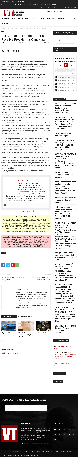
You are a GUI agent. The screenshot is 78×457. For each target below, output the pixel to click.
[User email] (5, 205)
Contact (54, 4)
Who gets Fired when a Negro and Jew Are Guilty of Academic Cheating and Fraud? (66, 256)
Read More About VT (32, 439)
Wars (48, 18)
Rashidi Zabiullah (8, 43)
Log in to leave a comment (10, 353)
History (20, 18)
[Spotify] (61, 7)
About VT (3, 4)
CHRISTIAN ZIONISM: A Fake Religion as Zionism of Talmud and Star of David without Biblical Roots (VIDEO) (65, 144)
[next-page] (6, 341)
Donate (20, 4)
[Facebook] (44, 7)
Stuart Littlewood (70, 357)
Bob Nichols (59, 359)
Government (6, 18)
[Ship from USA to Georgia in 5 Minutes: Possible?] (8, 326)
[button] (74, 19)
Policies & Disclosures (23, 231)
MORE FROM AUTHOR (25, 316)
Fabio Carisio (72, 352)
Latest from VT (60, 99)
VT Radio (5, 23)
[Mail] (48, 7)
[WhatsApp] (17, 265)
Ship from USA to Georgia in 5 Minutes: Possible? (7, 335)
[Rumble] (54, 7)
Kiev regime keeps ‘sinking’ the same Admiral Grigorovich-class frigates (66, 329)
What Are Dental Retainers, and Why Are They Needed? (25, 335)
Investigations (29, 18)
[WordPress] (71, 7)
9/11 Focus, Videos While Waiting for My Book (12, 279)
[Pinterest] (13, 265)
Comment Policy (39, 231)
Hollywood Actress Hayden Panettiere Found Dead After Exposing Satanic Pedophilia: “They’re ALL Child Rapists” (65, 212)
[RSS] (58, 7)
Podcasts (61, 18)
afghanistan (10, 252)
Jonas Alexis (64, 346)
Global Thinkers (60, 374)
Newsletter (35, 4)
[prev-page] (2, 341)
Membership (27, 4)
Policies (14, 4)
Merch (41, 4)
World (54, 18)
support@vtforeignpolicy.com (39, 444)
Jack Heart (58, 355)
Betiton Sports (34, 455)
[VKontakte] (68, 7)
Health (14, 18)
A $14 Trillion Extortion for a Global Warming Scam (41, 279)
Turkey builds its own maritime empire (63, 134)
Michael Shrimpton (69, 355)
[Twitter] (65, 7)
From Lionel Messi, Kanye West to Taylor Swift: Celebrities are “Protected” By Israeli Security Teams (65, 108)
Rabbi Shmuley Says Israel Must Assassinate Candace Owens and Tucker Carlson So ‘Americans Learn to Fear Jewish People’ (65, 187)
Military (42, 18)
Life (37, 18)
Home (3, 28)
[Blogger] (41, 7)
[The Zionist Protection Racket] (43, 326)
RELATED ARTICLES (9, 316)
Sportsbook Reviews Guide (21, 455)
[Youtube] (75, 7)
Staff (9, 4)
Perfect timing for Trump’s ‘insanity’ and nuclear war (64, 174)
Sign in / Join (21, 1)
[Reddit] (51, 7)
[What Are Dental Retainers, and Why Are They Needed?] (25, 326)
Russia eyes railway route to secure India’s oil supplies (65, 200)
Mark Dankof (59, 357)
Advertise (47, 4)
